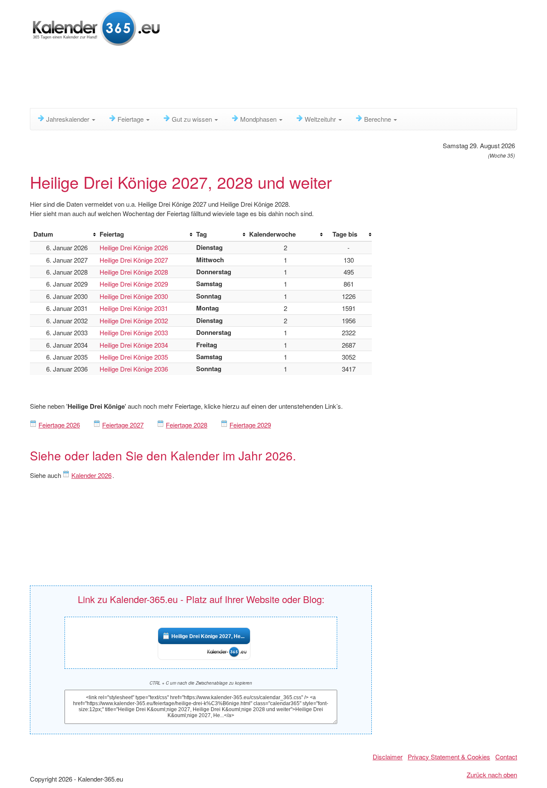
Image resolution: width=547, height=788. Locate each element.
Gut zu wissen (193, 118)
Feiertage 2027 (123, 424)
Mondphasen (259, 118)
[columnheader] (63, 234)
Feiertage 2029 (250, 424)
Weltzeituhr (321, 118)
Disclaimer (388, 756)
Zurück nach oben (492, 774)
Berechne (378, 118)
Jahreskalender (68, 118)
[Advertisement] (237, 79)
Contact (506, 756)
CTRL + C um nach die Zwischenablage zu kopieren (201, 683)
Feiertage (131, 118)
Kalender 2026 (91, 475)
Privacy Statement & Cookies (449, 756)
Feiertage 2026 (59, 424)
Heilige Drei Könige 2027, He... (207, 636)
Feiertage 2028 (186, 424)
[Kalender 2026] (96, 26)
